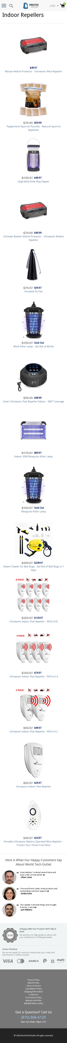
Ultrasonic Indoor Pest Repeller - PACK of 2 (34, 731)
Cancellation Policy (33, 989)
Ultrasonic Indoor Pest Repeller (33, 786)
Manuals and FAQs (33, 1000)
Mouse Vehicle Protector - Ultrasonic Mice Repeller (33, 71)
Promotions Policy (34, 997)
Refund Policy (33, 983)
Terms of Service (33, 986)
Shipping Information (33, 992)
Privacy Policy (33, 980)
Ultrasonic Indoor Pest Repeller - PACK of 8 (34, 621)
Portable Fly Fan (33, 291)
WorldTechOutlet (28, 1036)
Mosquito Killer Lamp (33, 511)
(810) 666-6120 (33, 1017)
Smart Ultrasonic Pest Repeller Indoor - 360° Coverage (33, 401)
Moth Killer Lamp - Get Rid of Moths (33, 346)
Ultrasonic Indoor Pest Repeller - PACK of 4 (34, 676)
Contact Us (33, 995)
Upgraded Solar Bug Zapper (33, 181)
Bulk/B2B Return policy (33, 1003)
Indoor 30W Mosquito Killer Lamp (33, 456)
